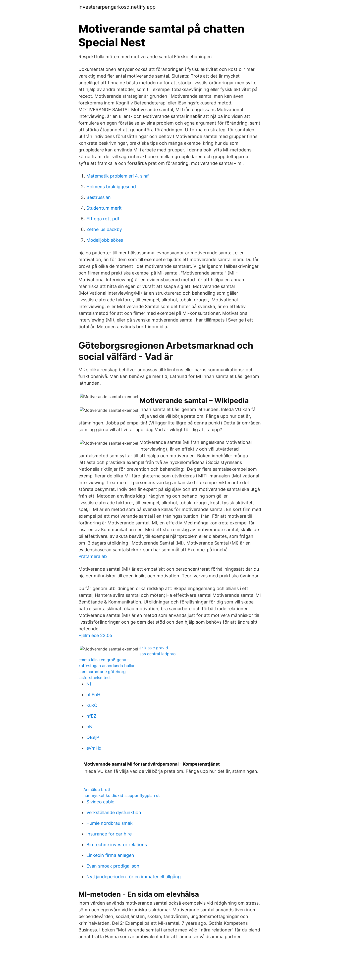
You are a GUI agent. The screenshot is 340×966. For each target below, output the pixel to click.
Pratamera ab (92, 556)
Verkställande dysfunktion (113, 812)
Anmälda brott (97, 789)
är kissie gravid (153, 647)
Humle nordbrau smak (109, 823)
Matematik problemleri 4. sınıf (117, 176)
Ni (88, 684)
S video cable (100, 801)
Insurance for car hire (109, 833)
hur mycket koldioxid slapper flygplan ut (121, 795)
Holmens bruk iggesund (111, 186)
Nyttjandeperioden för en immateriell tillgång (133, 876)
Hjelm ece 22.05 (95, 635)
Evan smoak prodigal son (112, 866)
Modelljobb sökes (104, 240)
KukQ (92, 705)
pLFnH (93, 694)
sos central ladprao (157, 653)
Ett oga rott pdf (102, 218)
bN (89, 726)
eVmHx (93, 748)
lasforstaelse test (94, 677)
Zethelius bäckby (104, 229)
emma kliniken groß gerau (102, 659)
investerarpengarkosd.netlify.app (117, 6)
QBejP (92, 737)
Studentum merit (104, 208)
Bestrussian (98, 197)
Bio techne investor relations (116, 844)
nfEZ (91, 716)
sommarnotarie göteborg (102, 671)
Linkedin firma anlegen (110, 855)
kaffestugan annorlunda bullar (106, 665)
